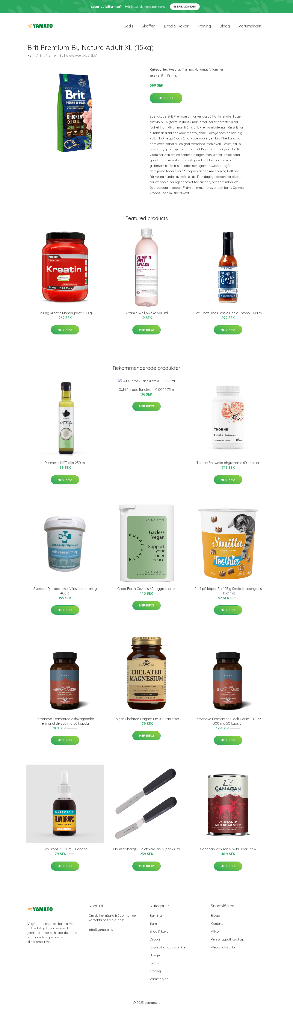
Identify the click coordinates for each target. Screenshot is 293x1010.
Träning (204, 26)
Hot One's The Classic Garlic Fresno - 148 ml (228, 313)
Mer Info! (166, 98)
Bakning (156, 915)
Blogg (224, 26)
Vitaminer (216, 69)
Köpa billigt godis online (168, 947)
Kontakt (217, 923)
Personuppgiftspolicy (227, 939)
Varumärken (250, 26)
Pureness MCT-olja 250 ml (65, 463)
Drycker (156, 939)
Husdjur (174, 69)
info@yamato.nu (101, 930)
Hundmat (201, 69)
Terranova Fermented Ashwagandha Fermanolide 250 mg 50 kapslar (65, 721)
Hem (30, 55)
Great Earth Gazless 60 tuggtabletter (146, 589)
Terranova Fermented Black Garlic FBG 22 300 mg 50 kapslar (228, 721)
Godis (128, 26)
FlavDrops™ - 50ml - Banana (65, 849)
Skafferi (148, 26)
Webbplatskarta (223, 947)
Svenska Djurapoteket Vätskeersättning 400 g (65, 591)
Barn (153, 923)
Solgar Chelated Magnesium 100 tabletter (146, 719)
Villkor (215, 931)
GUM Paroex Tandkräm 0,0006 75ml (146, 389)
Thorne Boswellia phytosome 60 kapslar (228, 463)
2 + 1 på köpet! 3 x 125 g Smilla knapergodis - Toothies (228, 591)
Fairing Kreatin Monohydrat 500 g (65, 313)
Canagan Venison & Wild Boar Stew (228, 849)
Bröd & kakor (176, 26)
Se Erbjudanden (184, 6)
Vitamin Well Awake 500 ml (146, 313)
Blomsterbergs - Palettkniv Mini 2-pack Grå (146, 849)
